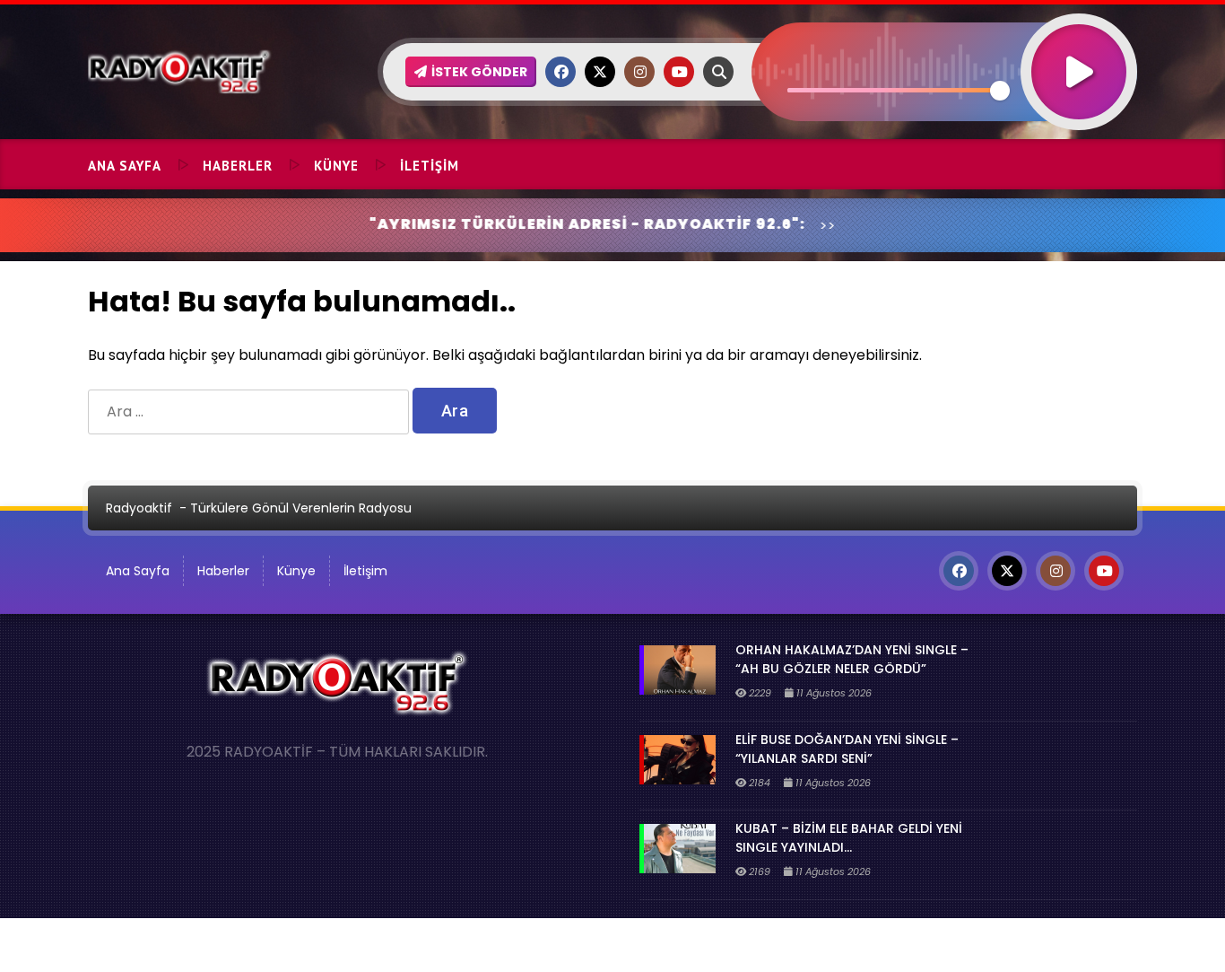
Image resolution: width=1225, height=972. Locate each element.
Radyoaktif (139, 508)
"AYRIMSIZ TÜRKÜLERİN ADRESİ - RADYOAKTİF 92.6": (544, 224)
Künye (336, 165)
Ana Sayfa (124, 165)
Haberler (238, 165)
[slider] (893, 90)
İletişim (429, 165)
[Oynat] (1078, 48)
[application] (944, 40)
